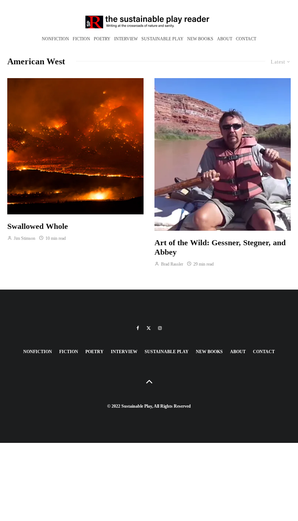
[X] (148, 328)
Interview (126, 38)
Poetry (102, 38)
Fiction (81, 38)
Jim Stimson (24, 238)
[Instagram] (159, 328)
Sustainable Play (162, 38)
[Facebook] (138, 328)
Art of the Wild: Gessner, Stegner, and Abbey (220, 247)
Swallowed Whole (37, 226)
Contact (246, 38)
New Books (200, 38)
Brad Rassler (171, 264)
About (224, 38)
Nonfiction (55, 38)
